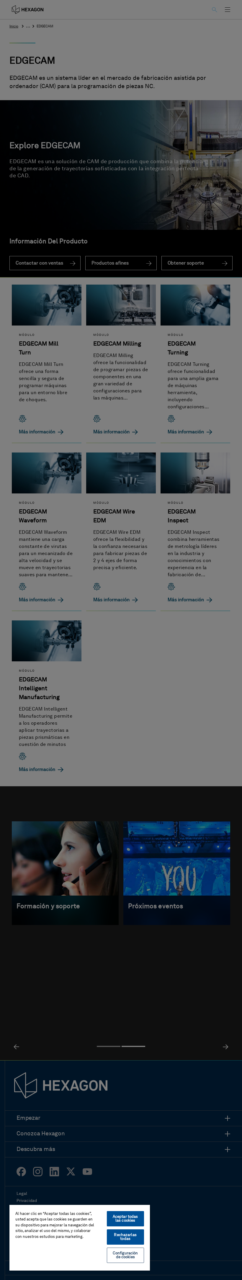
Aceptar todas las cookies (125, 1219)
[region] (79, 1237)
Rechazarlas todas (125, 1237)
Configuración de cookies (125, 1255)
